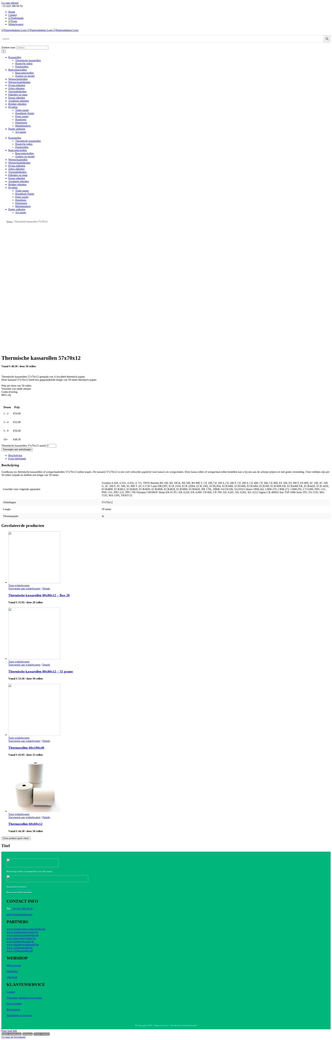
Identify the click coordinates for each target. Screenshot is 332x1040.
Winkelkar (12, 971)
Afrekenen (27, 1034)
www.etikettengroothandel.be (23, 944)
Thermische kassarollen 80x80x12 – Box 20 (39, 595)
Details (46, 588)
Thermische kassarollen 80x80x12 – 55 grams (40, 671)
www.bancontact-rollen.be (21, 938)
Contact (11, 991)
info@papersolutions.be (20, 914)
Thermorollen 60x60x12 (25, 824)
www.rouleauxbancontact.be (23, 932)
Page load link (9, 1030)
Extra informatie (17, 458)
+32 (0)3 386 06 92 (22, 908)
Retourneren (13, 1009)
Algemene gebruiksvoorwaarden (24, 997)
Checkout (12, 977)
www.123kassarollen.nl (20, 947)
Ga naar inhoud (9, 2)
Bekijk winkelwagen (11, 1034)
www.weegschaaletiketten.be (22, 935)
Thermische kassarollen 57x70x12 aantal (23, 445)
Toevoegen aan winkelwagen (17, 449)
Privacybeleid (14, 1003)
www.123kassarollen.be (20, 950)
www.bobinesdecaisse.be (20, 941)
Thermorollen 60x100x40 (26, 747)
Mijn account (14, 965)
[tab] (169, 455)
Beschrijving (15, 455)
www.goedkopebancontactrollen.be (26, 928)
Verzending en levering (19, 1015)
